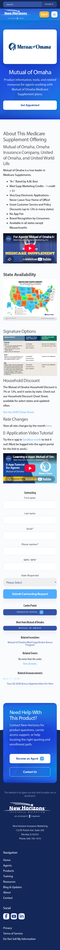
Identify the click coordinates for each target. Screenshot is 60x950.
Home (7, 860)
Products (8, 871)
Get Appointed (30, 105)
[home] (17, 14)
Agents (7, 865)
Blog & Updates (12, 887)
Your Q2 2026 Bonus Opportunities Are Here (30, 683)
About (7, 892)
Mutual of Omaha (30, 628)
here (49, 426)
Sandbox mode (32, 439)
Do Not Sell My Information (19, 939)
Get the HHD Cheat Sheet (18, 412)
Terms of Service (13, 933)
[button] (54, 14)
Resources (9, 881)
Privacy (7, 928)
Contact (8, 898)
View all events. (30, 663)
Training (8, 876)
